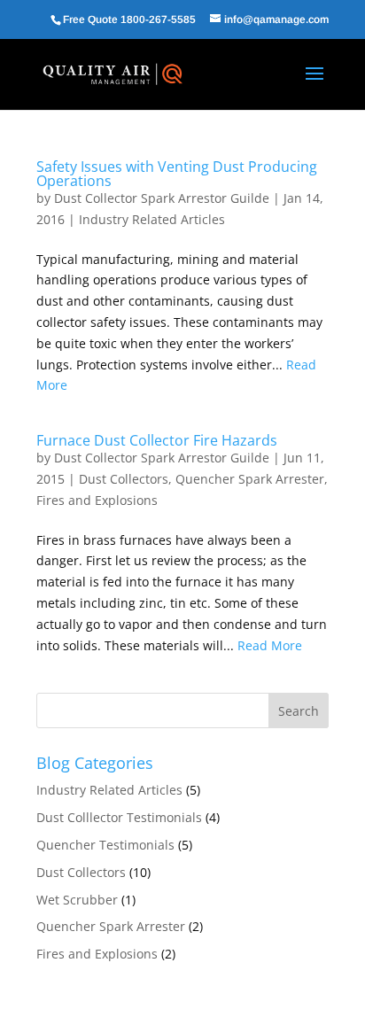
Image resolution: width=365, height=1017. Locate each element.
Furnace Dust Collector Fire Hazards (156, 440)
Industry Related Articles (152, 219)
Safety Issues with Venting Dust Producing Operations (176, 173)
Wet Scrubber (77, 899)
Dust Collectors (123, 478)
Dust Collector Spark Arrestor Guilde (161, 198)
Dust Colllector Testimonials (119, 817)
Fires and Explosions (97, 500)
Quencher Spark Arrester (249, 478)
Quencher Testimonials (105, 844)
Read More (269, 645)
